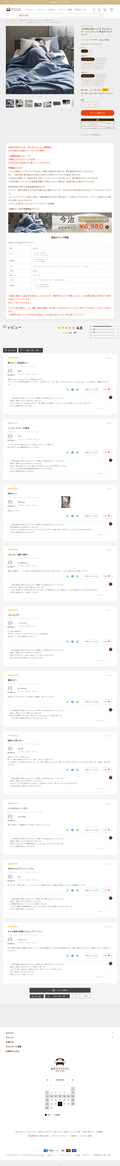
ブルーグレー (86, 68)
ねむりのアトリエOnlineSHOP (21, 1155)
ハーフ (84, 51)
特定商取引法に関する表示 (38, 1136)
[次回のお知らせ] (113, 2)
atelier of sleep (87, 25)
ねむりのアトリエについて (25, 1132)
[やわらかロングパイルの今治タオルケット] (60, 232)
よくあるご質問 (86, 1136)
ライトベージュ (99, 63)
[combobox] (60, 15)
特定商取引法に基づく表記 (102, 1155)
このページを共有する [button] (91, 135)
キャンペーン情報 (13, 1046)
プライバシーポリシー (59, 1136)
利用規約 (77, 1155)
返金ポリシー (51, 1155)
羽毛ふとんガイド (45, 1132)
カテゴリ (29, 9)
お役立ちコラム (12, 1051)
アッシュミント (87, 63)
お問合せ (74, 1136)
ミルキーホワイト (88, 59)
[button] (30, 9)
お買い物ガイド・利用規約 (93, 1132)
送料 (90, 93)
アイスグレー (98, 68)
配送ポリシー (87, 1155)
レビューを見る (104, 40)
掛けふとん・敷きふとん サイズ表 (67, 1132)
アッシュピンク (101, 59)
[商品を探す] (100, 15)
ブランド (40, 9)
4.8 (79, 328)
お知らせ (10, 1042)
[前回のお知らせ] (6, 2)
